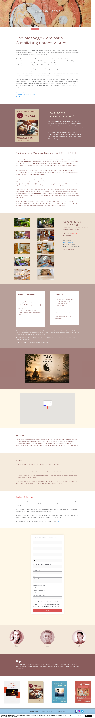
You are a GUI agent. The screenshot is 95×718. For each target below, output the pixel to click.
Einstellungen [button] (73, 715)
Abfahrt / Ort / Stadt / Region (39, 595)
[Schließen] (93, 716)
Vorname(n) (36, 540)
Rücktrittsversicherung (39, 666)
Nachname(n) (36, 546)
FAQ (38, 342)
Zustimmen (88, 715)
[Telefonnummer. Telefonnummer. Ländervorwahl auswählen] (35, 560)
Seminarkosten (28, 666)
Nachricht (35, 576)
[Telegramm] (82, 711)
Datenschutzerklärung (12, 716)
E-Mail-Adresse (36, 552)
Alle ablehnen (80, 715)
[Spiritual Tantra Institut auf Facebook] (76, 711)
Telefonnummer (36, 558)
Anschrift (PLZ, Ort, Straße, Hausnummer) (42, 564)
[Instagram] (79, 711)
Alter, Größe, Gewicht (37, 570)
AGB (58, 521)
